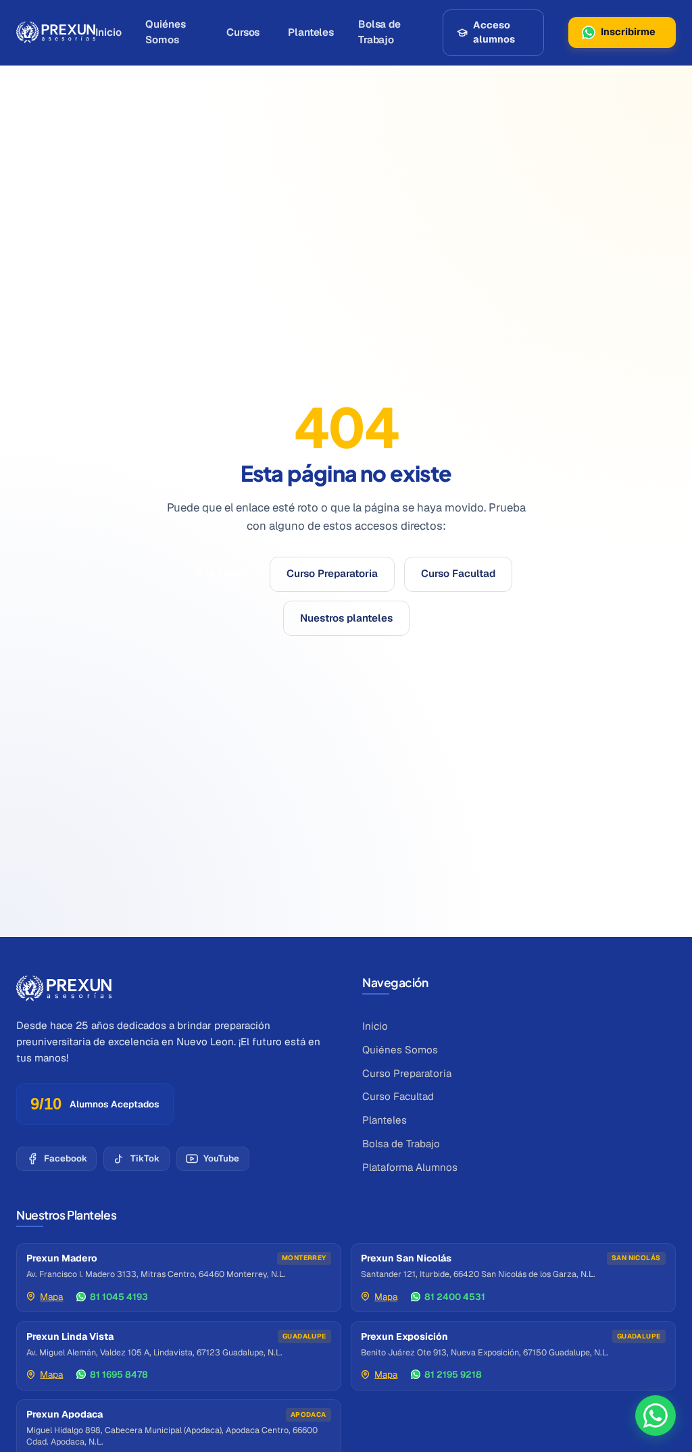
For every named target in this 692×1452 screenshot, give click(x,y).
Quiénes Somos (165, 32)
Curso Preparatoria (332, 573)
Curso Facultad (458, 573)
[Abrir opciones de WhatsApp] (655, 1415)
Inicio (108, 32)
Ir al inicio (220, 573)
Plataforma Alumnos (410, 1167)
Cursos (243, 32)
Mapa (51, 1297)
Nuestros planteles (346, 617)
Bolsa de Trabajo (379, 32)
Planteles (311, 32)
